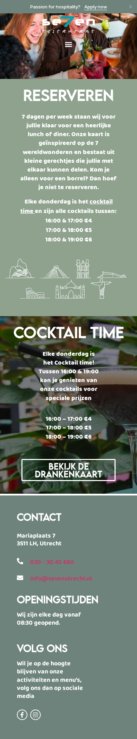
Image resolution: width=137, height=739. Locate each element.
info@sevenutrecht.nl (61, 579)
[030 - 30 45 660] (20, 561)
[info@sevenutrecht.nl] (20, 577)
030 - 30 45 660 (52, 562)
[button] (68, 44)
